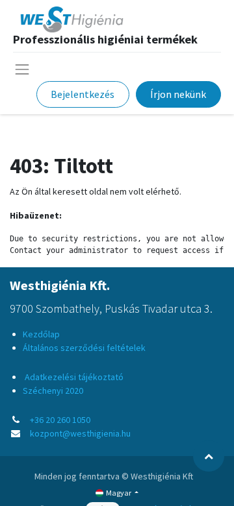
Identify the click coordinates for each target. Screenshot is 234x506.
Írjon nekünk (178, 94)
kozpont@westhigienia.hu (80, 433)
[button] (208, 456)
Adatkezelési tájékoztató (73, 377)
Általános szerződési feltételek (84, 348)
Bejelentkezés (82, 94)
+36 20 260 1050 (60, 420)
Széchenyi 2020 (53, 390)
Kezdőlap (41, 334)
